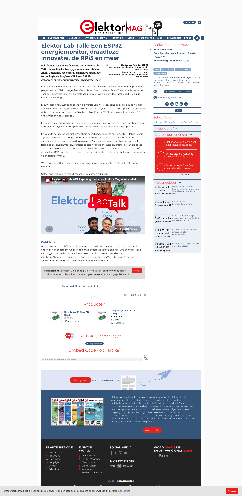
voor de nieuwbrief (96, 380)
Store (187, 38)
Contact (53, 465)
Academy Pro (146, 38)
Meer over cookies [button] (121, 491)
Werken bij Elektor (92, 472)
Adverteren (55, 469)
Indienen (87, 469)
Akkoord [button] (232, 491)
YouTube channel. (124, 249)
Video (131, 38)
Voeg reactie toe (95, 344)
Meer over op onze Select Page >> (176, 122)
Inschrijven (137, 271)
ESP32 (157, 70)
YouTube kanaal (116, 257)
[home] (43, 38)
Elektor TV (168, 70)
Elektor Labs (88, 462)
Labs (159, 38)
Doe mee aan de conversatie (179, 92)
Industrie (117, 38)
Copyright (54, 462)
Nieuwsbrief (174, 38)
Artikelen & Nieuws (96, 38)
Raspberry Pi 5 (83, 123)
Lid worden (189, 22)
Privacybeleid (56, 452)
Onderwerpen (56, 38)
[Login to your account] (199, 22)
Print (178, 111)
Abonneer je (59, 257)
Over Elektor (88, 455)
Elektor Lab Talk (93, 270)
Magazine (74, 38)
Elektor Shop (89, 465)
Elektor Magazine (91, 459)
